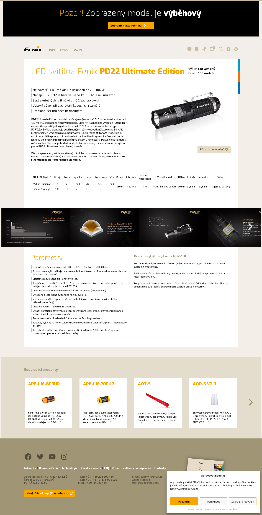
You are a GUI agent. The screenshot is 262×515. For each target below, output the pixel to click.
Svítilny (64, 49)
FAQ (106, 468)
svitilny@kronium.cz (151, 476)
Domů (52, 49)
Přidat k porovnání (212, 149)
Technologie (69, 468)
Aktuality (30, 468)
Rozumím (184, 501)
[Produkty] (189, 49)
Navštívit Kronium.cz (48, 493)
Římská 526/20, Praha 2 (37, 479)
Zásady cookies (196, 509)
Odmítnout (213, 501)
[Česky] (236, 49)
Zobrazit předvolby (242, 501)
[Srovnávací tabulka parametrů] (196, 49)
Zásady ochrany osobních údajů (221, 509)
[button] (220, 49)
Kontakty (160, 468)
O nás (116, 468)
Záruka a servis (91, 468)
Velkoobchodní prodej (137, 468)
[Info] (228, 49)
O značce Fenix (48, 468)
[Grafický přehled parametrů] (204, 49)
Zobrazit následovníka (126, 25)
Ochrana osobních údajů (145, 482)
